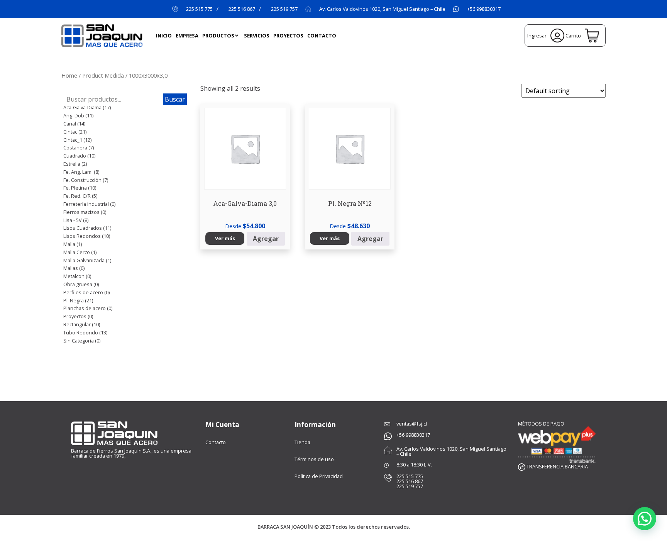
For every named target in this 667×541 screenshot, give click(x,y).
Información (315, 424)
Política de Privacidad (319, 476)
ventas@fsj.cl (411, 423)
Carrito (574, 35)
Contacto (215, 442)
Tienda (302, 442)
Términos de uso (314, 459)
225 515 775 (199, 9)
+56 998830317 (484, 9)
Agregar (266, 238)
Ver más (225, 238)
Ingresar (538, 35)
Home (69, 75)
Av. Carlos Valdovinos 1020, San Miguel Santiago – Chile (382, 9)
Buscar (175, 99)
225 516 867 (242, 9)
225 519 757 (284, 9)
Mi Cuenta (222, 424)
